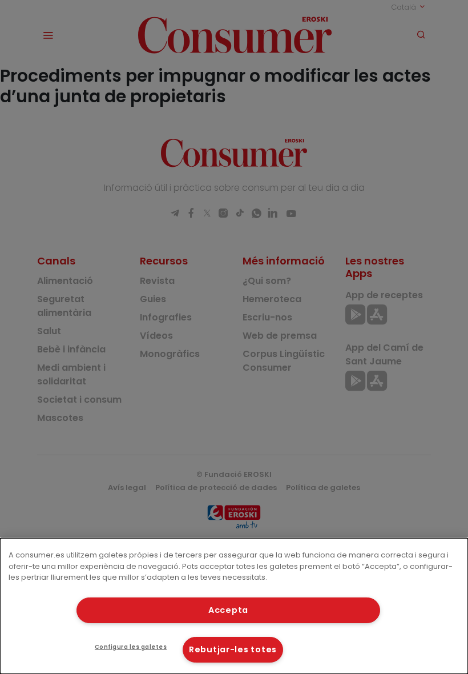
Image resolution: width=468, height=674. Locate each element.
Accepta (228, 610)
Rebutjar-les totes (233, 649)
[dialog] (234, 606)
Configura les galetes (131, 647)
